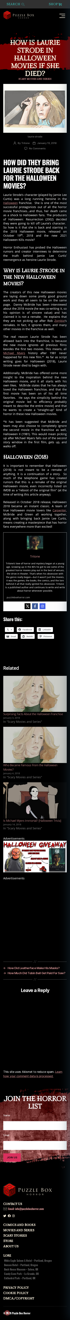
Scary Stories (15, 1235)
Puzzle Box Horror (21, 1313)
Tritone (25, 143)
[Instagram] (42, 606)
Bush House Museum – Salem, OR (21, 1269)
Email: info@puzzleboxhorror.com (26, 1209)
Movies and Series (18, 1230)
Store (8, 1241)
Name (6, 1115)
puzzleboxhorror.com (18, 597)
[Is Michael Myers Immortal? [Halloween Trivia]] (35, 800)
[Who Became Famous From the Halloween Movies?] (35, 745)
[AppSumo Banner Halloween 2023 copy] (35, 856)
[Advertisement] (35, 915)
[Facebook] (35, 606)
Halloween (10, 203)
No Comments (37, 148)
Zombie (59, 321)
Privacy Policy (16, 1288)
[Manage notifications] (7, 1312)
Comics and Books (19, 1225)
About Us (11, 1246)
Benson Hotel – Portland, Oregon (21, 1265)
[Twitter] (27, 606)
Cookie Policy (15, 1293)
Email (6, 1135)
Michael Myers (14, 353)
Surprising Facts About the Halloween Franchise (33, 714)
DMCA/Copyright (18, 1298)
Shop (53, 4)
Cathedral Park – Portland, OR (19, 1278)
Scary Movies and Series (35, 79)
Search (14, 4)
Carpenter (59, 510)
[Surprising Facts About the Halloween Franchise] (35, 694)
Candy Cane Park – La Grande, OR (21, 1274)
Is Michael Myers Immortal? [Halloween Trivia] (32, 821)
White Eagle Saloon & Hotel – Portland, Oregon (28, 1261)
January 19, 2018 (46, 143)
